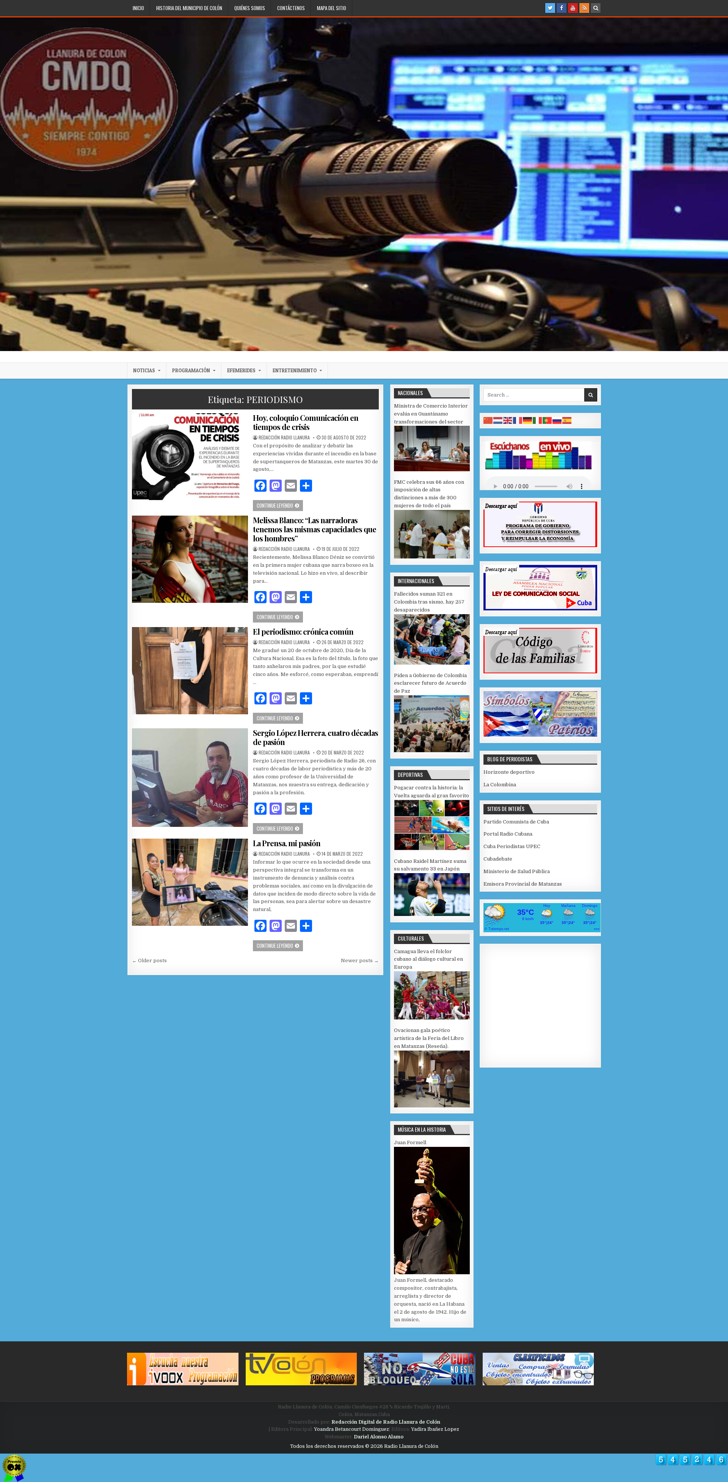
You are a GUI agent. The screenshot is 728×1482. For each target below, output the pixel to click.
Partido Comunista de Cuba (516, 822)
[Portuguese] (547, 420)
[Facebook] (561, 8)
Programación (191, 370)
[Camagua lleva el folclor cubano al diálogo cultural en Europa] (432, 1018)
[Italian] (538, 420)
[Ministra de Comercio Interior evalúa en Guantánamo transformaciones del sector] (432, 469)
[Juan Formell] (432, 1272)
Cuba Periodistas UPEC (511, 846)
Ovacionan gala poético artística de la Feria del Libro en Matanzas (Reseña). (429, 1038)
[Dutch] (498, 420)
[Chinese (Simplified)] (488, 420)
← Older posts (149, 960)
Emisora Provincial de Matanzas (522, 884)
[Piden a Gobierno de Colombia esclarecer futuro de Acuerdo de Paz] (432, 750)
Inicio (138, 8)
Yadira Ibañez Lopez (435, 1429)
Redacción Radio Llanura (284, 437)
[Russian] (557, 420)
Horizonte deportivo (509, 772)
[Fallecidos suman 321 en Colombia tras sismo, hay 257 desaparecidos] (432, 663)
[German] (528, 420)
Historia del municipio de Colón (189, 8)
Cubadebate (497, 859)
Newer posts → (360, 960)
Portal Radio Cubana (507, 834)
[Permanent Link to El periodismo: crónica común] (190, 670)
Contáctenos (291, 8)
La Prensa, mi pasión (286, 843)
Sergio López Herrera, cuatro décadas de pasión (315, 737)
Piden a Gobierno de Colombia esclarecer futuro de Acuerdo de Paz (430, 683)
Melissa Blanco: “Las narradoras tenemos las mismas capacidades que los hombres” (314, 529)
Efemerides (241, 370)
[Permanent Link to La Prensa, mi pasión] (190, 882)
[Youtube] (573, 8)
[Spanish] (567, 420)
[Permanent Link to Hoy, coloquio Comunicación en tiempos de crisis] (190, 456)
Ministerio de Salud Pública (516, 871)
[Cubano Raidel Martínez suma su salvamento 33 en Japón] (432, 914)
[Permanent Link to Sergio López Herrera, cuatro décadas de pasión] (190, 777)
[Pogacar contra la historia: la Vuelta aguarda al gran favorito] (432, 849)
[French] (518, 420)
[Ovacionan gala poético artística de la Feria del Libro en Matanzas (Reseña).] (432, 1106)
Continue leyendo (280, 505)
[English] (508, 420)
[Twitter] (550, 8)
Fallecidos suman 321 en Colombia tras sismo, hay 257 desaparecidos (429, 602)
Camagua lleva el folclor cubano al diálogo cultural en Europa (428, 959)
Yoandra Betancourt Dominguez (351, 1429)
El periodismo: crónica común (303, 631)
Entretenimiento (295, 370)
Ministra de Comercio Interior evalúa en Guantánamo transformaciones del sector (431, 414)
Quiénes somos (249, 8)
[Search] (596, 8)
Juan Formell (410, 1142)
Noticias (144, 370)
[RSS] (584, 8)
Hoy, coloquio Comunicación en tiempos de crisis (305, 422)
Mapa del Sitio (331, 8)
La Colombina (499, 784)
